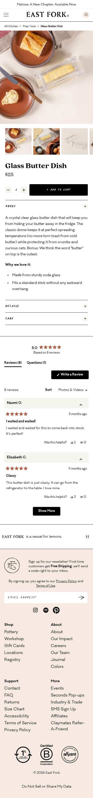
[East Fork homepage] (45, 14)
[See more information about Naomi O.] (81, 406)
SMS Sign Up (63, 709)
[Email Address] (81, 597)
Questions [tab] (36, 364)
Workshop (14, 639)
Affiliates (59, 716)
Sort (48, 390)
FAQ (8, 696)
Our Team (60, 653)
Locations (13, 653)
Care (9, 318)
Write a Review (74, 376)
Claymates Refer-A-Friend (68, 726)
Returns (11, 703)
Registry (12, 660)
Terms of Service (20, 723)
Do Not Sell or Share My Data (46, 786)
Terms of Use (45, 586)
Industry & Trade (66, 703)
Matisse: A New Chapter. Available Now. (46, 4)
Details (12, 306)
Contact (12, 689)
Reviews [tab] (13, 364)
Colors (57, 667)
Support (11, 681)
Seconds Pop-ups (67, 696)
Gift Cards (14, 646)
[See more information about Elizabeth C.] (81, 460)
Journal (58, 660)
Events (57, 689)
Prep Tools (29, 26)
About (10, 206)
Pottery (11, 632)
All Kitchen (11, 26)
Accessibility (16, 716)
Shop (8, 625)
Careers (58, 646)
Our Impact (62, 639)
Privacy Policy (66, 581)
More (55, 681)
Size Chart (14, 709)
